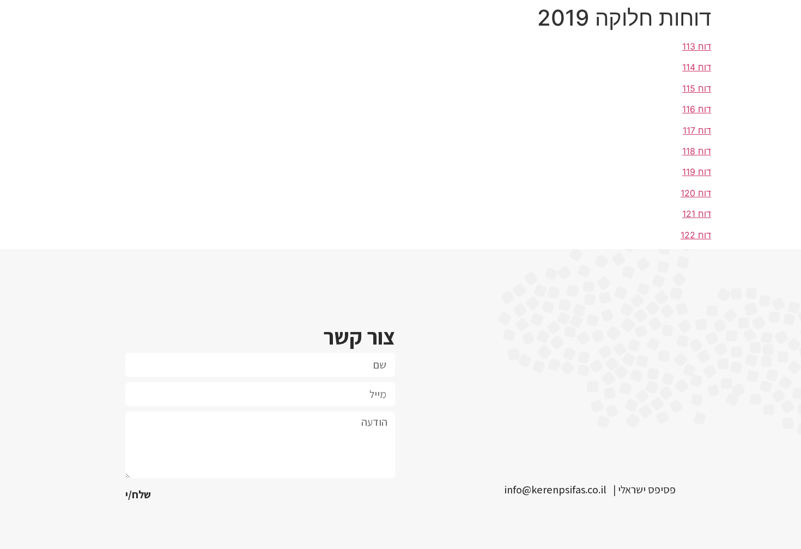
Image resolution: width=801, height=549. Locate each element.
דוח (703, 151)
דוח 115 (696, 88)
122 (688, 235)
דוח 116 (696, 109)
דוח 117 (697, 130)
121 (688, 213)
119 (688, 171)
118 (688, 151)
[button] (555, 491)
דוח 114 (696, 67)
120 (688, 193)
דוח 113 (696, 46)
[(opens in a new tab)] (696, 171)
